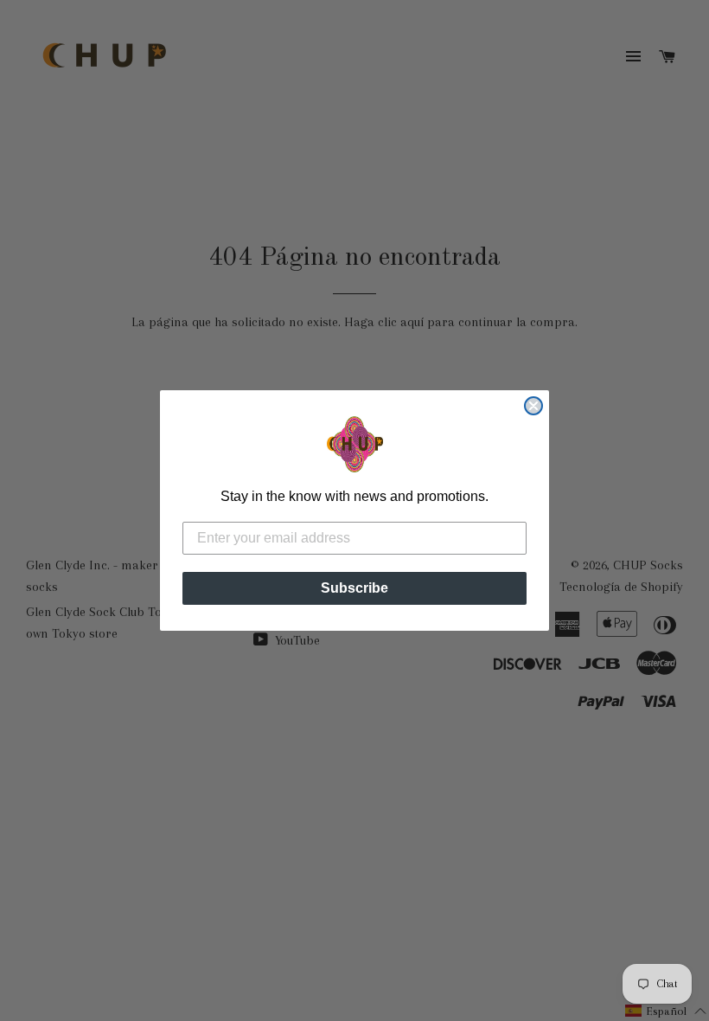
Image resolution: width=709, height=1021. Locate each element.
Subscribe (354, 588)
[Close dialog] (533, 405)
